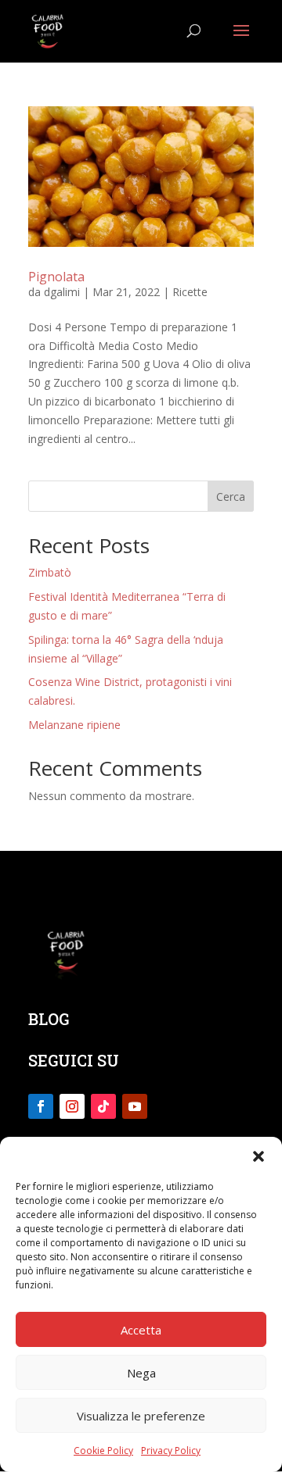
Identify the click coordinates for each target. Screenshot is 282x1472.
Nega (141, 1373)
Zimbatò (49, 572)
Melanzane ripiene (74, 724)
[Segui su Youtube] (134, 1106)
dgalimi (62, 291)
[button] (258, 1156)
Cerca (230, 496)
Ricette (190, 291)
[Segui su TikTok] (103, 1106)
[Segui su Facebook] (40, 1106)
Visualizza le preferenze (141, 1416)
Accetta (141, 1330)
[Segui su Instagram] (72, 1106)
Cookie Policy (103, 1450)
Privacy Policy (171, 1450)
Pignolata (56, 276)
